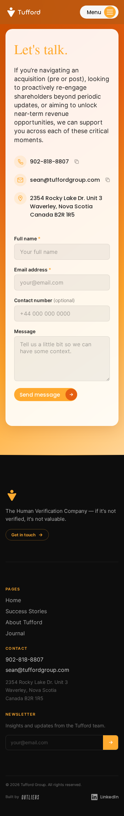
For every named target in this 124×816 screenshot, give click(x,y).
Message (24, 331)
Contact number (44, 300)
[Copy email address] (107, 180)
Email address (32, 269)
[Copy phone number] (76, 161)
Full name (27, 238)
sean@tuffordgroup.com (37, 669)
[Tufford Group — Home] (23, 12)
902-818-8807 (24, 659)
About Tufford (24, 622)
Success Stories (26, 611)
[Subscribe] (110, 742)
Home (13, 600)
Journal (15, 633)
